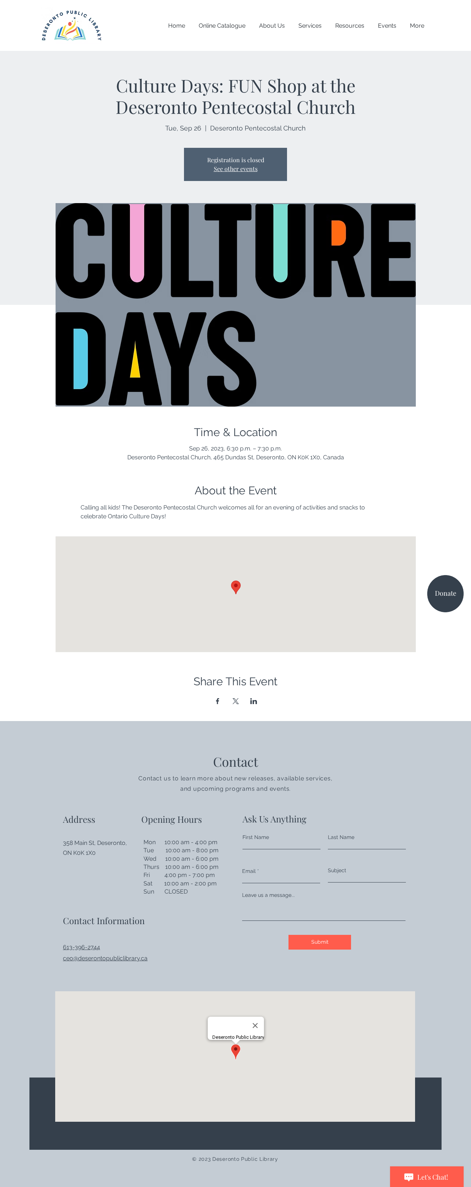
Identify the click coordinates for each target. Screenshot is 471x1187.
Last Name (341, 837)
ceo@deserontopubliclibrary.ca (105, 958)
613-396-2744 (81, 947)
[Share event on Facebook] (217, 701)
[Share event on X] (235, 701)
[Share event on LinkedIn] (253, 701)
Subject (337, 870)
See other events (236, 169)
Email (249, 871)
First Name (255, 837)
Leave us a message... (268, 895)
